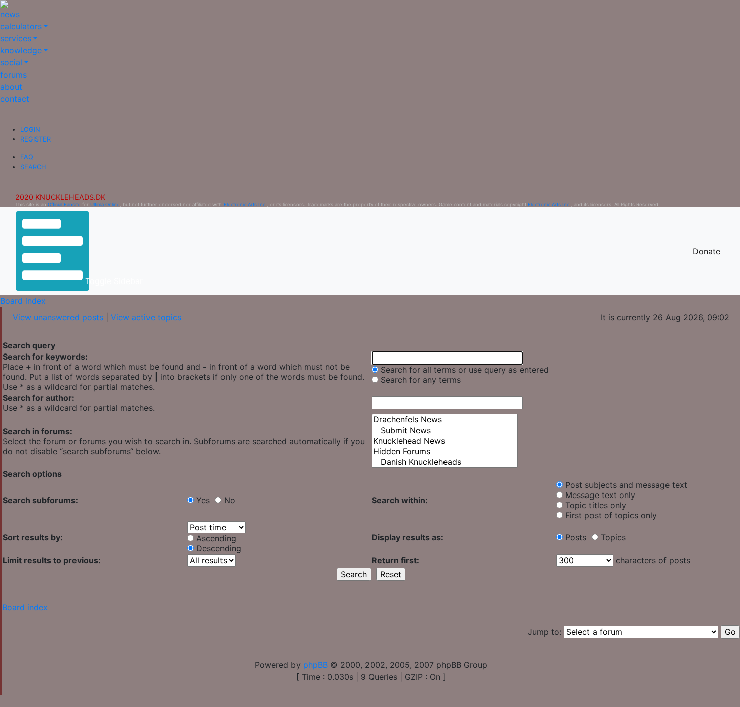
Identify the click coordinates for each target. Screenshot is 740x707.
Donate (706, 251)
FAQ (26, 157)
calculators (21, 26)
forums (13, 74)
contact (14, 99)
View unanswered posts (58, 317)
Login (30, 129)
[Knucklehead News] (444, 441)
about (11, 87)
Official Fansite (64, 204)
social (11, 62)
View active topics (146, 317)
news (10, 14)
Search (33, 167)
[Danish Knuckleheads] (444, 462)
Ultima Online (105, 204)
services (15, 38)
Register (35, 139)
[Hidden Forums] (444, 451)
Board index (23, 301)
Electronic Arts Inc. (245, 204)
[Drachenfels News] (444, 419)
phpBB (315, 665)
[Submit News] (444, 430)
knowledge (21, 50)
